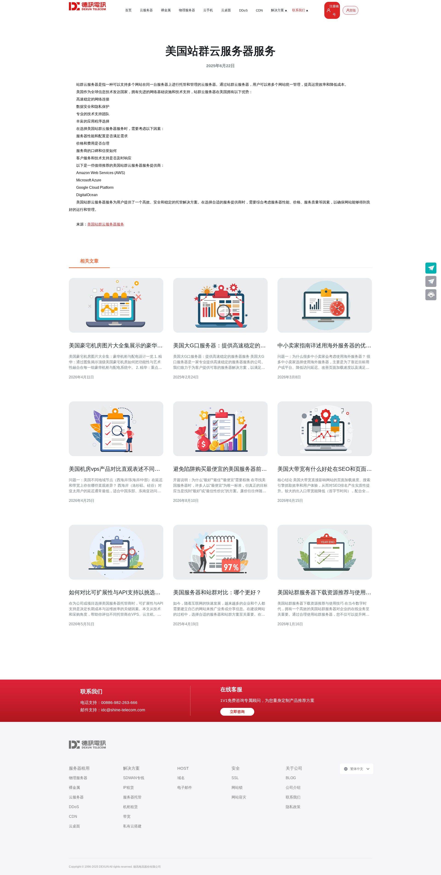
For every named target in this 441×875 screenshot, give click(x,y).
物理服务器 (187, 10)
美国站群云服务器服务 (105, 224)
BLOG (291, 778)
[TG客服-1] (430, 268)
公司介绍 (293, 787)
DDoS (243, 10)
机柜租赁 (130, 807)
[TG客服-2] (430, 281)
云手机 (208, 10)
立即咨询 (237, 712)
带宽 (126, 816)
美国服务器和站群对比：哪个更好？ (217, 592)
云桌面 (226, 10)
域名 (181, 778)
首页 (128, 10)
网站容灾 (239, 797)
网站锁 (237, 787)
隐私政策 (293, 807)
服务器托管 (132, 797)
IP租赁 (128, 787)
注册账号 (334, 10)
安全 (236, 768)
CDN (259, 10)
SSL (235, 778)
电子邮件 (184, 787)
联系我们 (293, 797)
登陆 (352, 10)
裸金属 (166, 10)
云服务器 (146, 10)
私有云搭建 (132, 826)
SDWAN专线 (133, 778)
